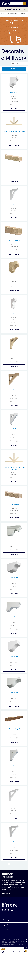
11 (16, 864)
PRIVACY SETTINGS (8, 943)
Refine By (14, 69)
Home (2, 13)
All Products (8, 13)
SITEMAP (12, 944)
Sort (9, 63)
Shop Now (15, 13)
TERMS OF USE (13, 941)
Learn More (6, 893)
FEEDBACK (19, 944)
